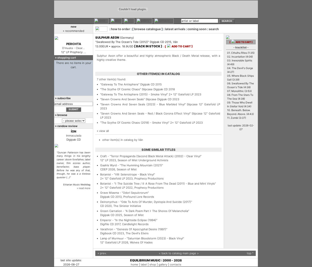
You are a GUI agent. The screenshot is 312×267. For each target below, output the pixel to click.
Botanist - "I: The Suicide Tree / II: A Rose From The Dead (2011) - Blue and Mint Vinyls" (158, 183)
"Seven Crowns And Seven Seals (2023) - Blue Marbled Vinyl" (143, 104)
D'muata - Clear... (73, 48)
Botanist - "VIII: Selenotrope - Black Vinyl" (127, 174)
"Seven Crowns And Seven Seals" (122, 99)
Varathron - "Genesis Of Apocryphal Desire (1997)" (133, 229)
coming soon (197, 29)
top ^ (250, 253)
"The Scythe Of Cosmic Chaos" (120, 89)
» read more (83, 188)
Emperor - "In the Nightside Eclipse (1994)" (128, 220)
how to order (120, 29)
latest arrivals (175, 29)
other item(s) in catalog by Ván (122, 139)
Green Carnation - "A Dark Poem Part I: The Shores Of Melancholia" (144, 211)
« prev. (102, 253)
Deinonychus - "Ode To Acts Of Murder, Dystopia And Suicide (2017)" (146, 201)
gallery (163, 264)
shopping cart (66, 57)
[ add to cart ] (179, 46)
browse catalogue (147, 29)
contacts (175, 264)
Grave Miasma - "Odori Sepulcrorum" (124, 192)
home (134, 264)
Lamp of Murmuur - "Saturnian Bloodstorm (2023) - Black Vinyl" (142, 238)
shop (152, 264)
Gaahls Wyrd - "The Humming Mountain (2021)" (131, 165)
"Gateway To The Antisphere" (119, 84)
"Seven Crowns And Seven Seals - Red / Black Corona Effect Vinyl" (145, 113)
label (144, 264)
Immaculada (73, 135)
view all (104, 131)
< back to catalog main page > (179, 253)
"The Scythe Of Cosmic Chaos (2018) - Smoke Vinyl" (134, 122)
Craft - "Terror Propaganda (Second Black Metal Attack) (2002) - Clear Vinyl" (150, 156)
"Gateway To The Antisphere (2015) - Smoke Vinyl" (134, 94)
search (214, 29)
